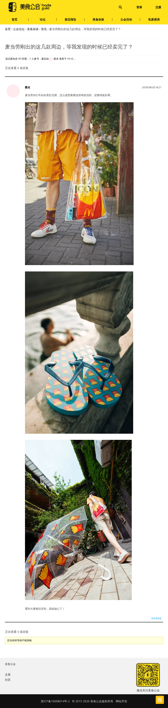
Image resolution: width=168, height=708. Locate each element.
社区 (8, 680)
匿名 (27, 87)
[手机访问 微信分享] (160, 700)
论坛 (42, 19)
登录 (139, 7)
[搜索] (120, 7)
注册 (158, 7)
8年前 (70, 59)
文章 (8, 674)
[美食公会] (29, 7)
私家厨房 (154, 19)
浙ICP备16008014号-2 (55, 701)
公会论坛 (19, 29)
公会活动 (126, 19)
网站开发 (121, 701)
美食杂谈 (98, 19)
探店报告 (70, 19)
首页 (14, 19)
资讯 (44, 29)
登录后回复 (156, 618)
